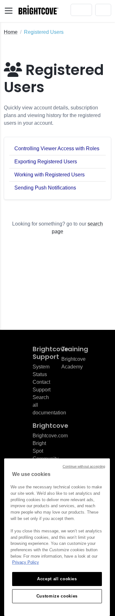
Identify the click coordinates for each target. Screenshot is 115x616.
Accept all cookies (57, 578)
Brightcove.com (50, 435)
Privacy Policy (25, 562)
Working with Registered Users (49, 174)
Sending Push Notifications (45, 187)
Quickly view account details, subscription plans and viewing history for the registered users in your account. (52, 115)
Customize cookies (57, 596)
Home (11, 32)
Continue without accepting (84, 466)
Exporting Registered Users (45, 161)
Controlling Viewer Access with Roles (56, 148)
